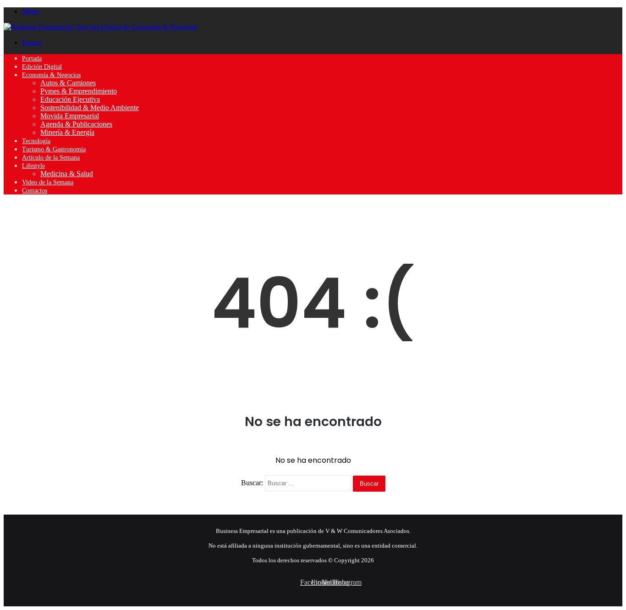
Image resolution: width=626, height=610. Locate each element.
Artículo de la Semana (51, 157)
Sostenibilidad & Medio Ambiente (89, 107)
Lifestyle (33, 165)
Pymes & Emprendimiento (78, 91)
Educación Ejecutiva (70, 99)
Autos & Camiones (68, 83)
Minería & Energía (67, 132)
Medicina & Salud (66, 173)
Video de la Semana (47, 182)
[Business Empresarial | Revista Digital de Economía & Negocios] (101, 27)
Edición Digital (42, 66)
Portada (32, 58)
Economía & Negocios (51, 75)
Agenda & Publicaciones (76, 124)
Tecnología (36, 141)
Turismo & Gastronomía (54, 149)
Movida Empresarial (69, 116)
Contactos (34, 190)
